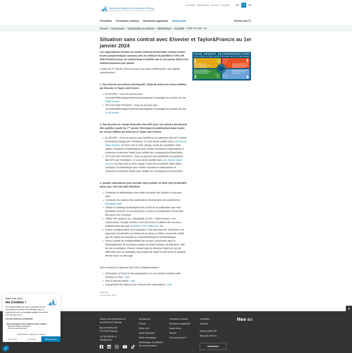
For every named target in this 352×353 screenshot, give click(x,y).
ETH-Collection (150, 226)
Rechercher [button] (241, 21)
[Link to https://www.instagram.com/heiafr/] (117, 347)
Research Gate (113, 203)
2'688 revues (112, 101)
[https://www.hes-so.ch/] (244, 319)
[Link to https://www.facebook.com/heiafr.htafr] (101, 347)
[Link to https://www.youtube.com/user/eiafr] (125, 347)
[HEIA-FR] (127, 9)
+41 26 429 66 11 (108, 336)
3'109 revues (112, 112)
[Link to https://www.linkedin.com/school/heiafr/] (109, 347)
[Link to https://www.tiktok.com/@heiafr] (133, 347)
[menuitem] (190, 5)
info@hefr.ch (106, 340)
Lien (127, 277)
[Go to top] (349, 309)
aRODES (135, 226)
